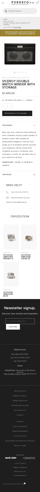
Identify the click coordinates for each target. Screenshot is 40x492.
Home (5, 19)
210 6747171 (31, 374)
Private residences (20, 431)
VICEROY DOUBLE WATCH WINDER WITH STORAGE (16, 23)
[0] (37, 2)
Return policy (20, 410)
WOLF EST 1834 (8, 21)
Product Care (20, 446)
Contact (20, 415)
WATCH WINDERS (9, 78)
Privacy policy (20, 391)
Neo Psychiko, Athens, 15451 (15, 374)
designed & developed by (13, 484)
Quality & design (20, 426)
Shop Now (17, 27)
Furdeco (20, 421)
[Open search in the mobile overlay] (20, 11)
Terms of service (20, 396)
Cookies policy (20, 475)
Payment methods (20, 401)
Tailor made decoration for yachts (20, 441)
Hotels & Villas (20, 436)
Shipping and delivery (20, 405)
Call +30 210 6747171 (19, 192)
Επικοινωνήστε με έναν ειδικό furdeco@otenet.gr (18, 200)
